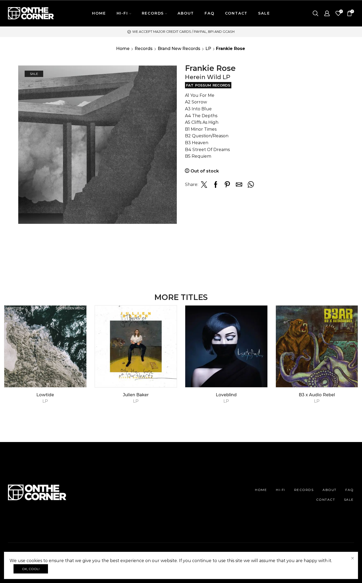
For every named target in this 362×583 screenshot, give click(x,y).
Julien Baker (136, 394)
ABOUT (186, 13)
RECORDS (304, 490)
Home (123, 48)
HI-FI (280, 490)
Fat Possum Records (208, 85)
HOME (99, 13)
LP (208, 48)
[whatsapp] (250, 186)
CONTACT (236, 13)
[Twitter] (204, 186)
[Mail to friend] (239, 186)
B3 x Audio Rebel (317, 394)
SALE (264, 13)
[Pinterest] (227, 186)
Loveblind (226, 394)
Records (144, 48)
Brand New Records (179, 48)
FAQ (209, 13)
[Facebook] (216, 186)
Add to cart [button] (76, 365)
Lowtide (45, 394)
